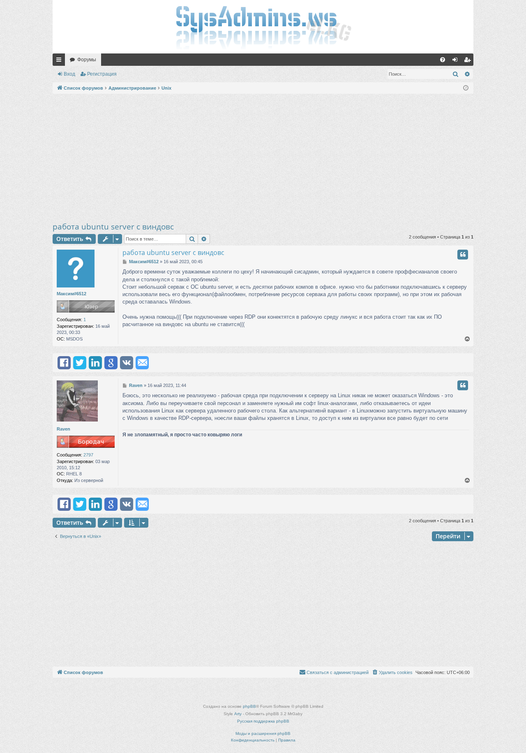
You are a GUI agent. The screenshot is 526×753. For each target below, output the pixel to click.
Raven (63, 428)
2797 (88, 454)
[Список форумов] (263, 26)
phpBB (249, 706)
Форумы (86, 60)
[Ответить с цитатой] (462, 254)
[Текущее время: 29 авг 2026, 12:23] (465, 88)
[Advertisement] (263, 157)
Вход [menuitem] (456, 61)
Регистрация (102, 74)
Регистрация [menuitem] (468, 61)
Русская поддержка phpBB (263, 721)
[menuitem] (442, 59)
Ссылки (60, 61)
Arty (238, 713)
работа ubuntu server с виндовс (113, 226)
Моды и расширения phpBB (263, 733)
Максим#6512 (71, 293)
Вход (69, 74)
